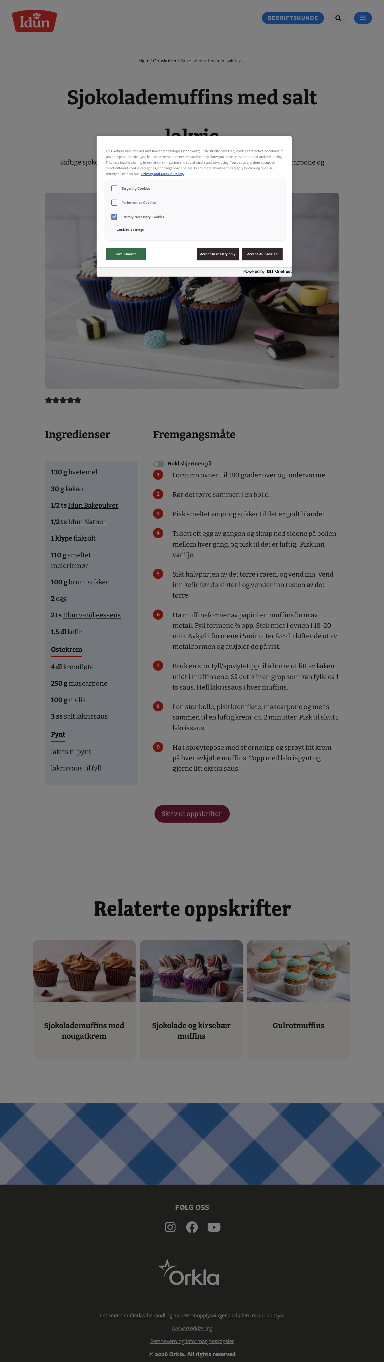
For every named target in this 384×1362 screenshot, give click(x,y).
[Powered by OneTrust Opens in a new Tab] (266, 273)
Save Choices (126, 253)
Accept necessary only (218, 253)
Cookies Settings (130, 229)
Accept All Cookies (262, 253)
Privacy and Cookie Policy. (162, 173)
